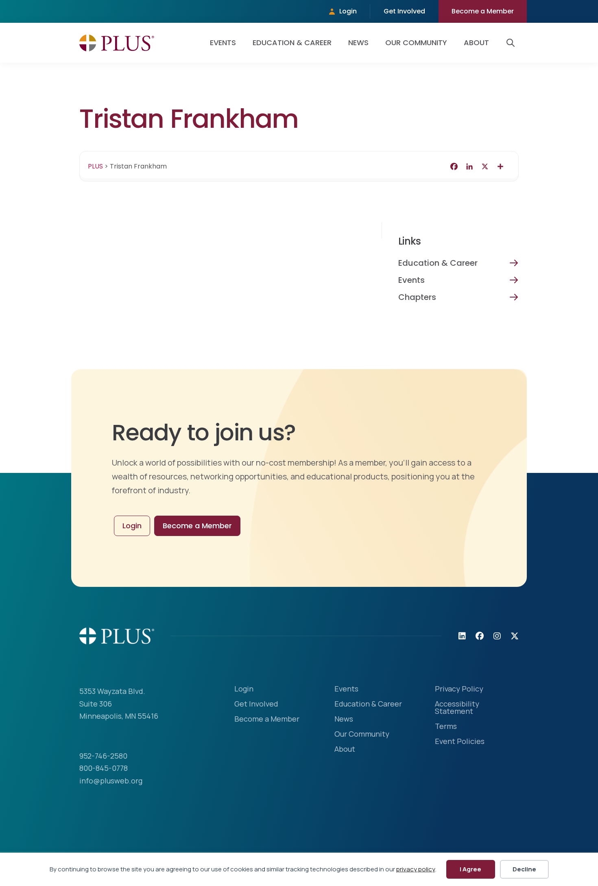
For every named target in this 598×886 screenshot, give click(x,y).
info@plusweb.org (110, 780)
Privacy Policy (459, 689)
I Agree (470, 869)
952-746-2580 (103, 756)
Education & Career (292, 42)
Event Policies (460, 741)
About (476, 42)
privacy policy (415, 869)
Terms (446, 726)
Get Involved (404, 11)
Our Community (416, 42)
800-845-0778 (103, 768)
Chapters (417, 297)
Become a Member (483, 11)
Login (348, 11)
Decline (524, 869)
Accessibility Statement (457, 708)
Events (223, 42)
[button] (512, 43)
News (358, 42)
